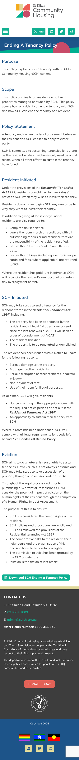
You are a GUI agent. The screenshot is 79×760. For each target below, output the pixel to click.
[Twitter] (61, 31)
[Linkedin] (51, 31)
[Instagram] (71, 31)
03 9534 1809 (17, 612)
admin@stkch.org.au (22, 619)
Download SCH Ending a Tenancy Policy (38, 577)
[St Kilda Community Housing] (39, 11)
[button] (5, 31)
